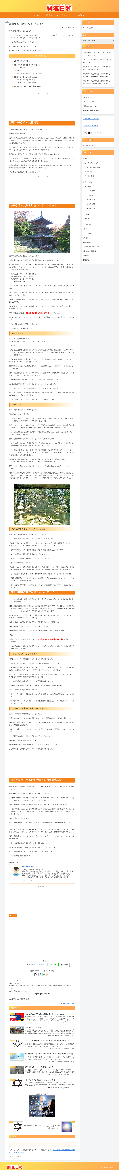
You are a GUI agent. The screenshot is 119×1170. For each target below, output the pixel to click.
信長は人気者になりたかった (26, 80)
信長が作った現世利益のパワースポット (27, 65)
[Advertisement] (42, 107)
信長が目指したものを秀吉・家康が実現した (28, 86)
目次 (41, 56)
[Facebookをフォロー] (26, 881)
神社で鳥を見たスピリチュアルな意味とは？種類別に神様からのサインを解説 (96, 82)
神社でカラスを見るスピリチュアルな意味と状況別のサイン (97, 54)
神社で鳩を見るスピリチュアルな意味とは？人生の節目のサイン (96, 68)
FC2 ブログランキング (90, 126)
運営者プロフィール (90, 106)
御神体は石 (20, 70)
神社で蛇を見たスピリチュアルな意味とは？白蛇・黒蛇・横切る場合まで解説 (96, 75)
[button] (64, 965)
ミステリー (13, 915)
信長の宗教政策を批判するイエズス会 (29, 73)
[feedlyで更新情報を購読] (29, 881)
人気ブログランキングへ (91, 119)
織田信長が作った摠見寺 (22, 61)
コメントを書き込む (42, 1144)
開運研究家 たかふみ (30, 866)
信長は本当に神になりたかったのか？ (26, 77)
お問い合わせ (87, 97)
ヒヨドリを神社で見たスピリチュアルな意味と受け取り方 (97, 61)
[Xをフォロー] (23, 881)
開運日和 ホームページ (91, 110)
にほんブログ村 (96, 133)
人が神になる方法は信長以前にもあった (30, 83)
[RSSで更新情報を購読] (32, 881)
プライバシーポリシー (90, 102)
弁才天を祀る (21, 68)
